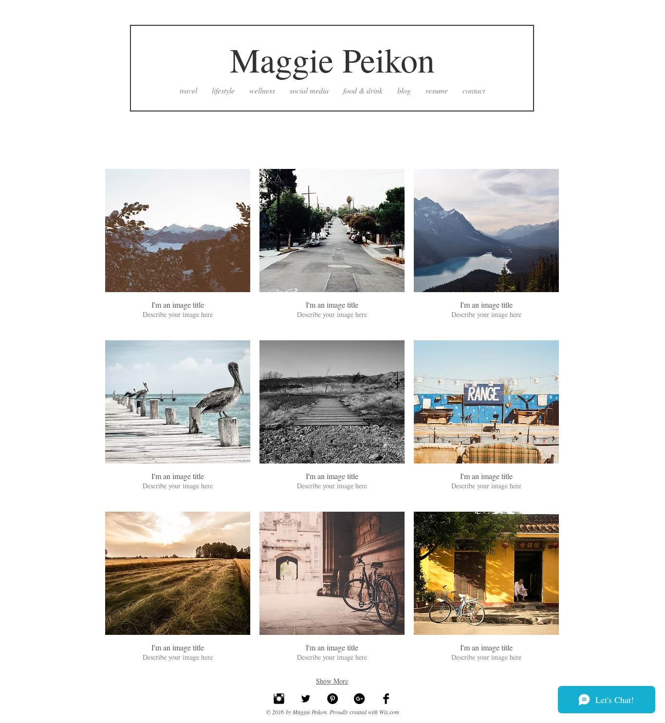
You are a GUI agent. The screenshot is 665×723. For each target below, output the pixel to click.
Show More (332, 681)
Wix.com (389, 712)
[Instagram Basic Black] (279, 698)
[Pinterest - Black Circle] (332, 698)
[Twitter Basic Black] (305, 698)
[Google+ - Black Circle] (359, 698)
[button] (177, 250)
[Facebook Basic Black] (386, 698)
